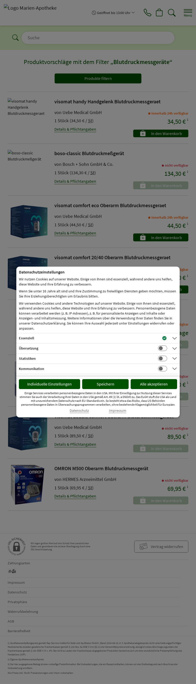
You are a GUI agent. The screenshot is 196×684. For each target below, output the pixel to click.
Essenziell (26, 338)
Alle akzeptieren (154, 384)
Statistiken (27, 358)
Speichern (105, 384)
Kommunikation (31, 368)
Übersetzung (28, 348)
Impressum (117, 410)
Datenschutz (79, 410)
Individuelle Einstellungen (49, 384)
